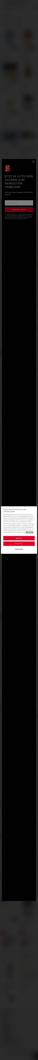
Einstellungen (19, 549)
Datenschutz (29, 532)
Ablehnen (19, 538)
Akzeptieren (19, 543)
